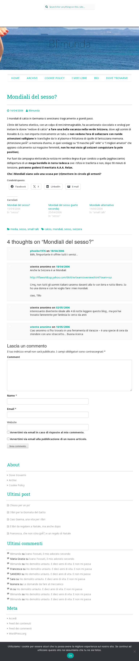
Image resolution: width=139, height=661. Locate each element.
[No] (134, 651)
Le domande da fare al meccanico (43, 584)
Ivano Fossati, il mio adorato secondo (47, 553)
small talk (33, 229)
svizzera (77, 229)
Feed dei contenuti (20, 623)
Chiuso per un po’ (20, 505)
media (14, 229)
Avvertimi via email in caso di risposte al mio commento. (47, 432)
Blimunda (69, 43)
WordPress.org (17, 633)
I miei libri (79, 78)
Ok (70, 655)
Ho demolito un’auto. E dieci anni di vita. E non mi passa (58, 564)
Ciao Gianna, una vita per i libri (27, 519)
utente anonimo (40, 327)
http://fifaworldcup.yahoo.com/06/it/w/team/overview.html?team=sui (71, 277)
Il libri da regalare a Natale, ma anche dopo (35, 526)
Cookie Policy (55, 78)
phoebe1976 (38, 251)
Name (11, 395)
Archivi (32, 78)
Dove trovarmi (117, 78)
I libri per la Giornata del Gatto (28, 512)
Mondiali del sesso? (18, 205)
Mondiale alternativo (101, 205)
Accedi (12, 618)
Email (10, 409)
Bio (96, 78)
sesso (22, 229)
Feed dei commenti (20, 628)
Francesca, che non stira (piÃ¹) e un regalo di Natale (40, 533)
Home (15, 78)
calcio (48, 229)
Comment (13, 357)
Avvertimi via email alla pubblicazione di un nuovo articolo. (48, 439)
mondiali (58, 229)
